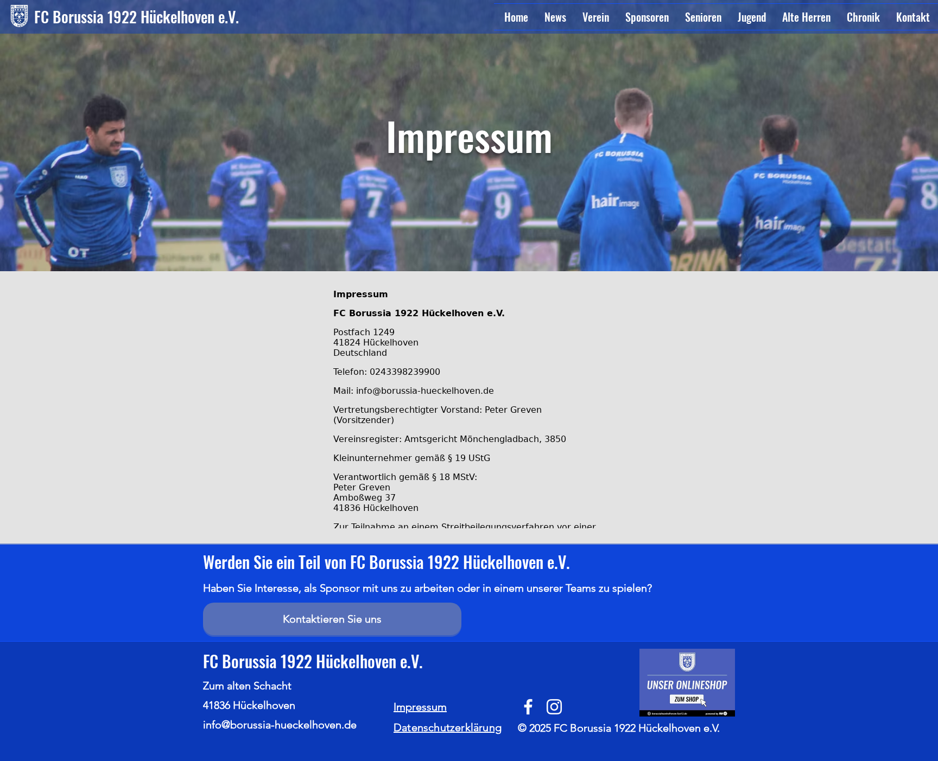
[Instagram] (554, 706)
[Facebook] (528, 706)
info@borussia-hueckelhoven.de (280, 724)
